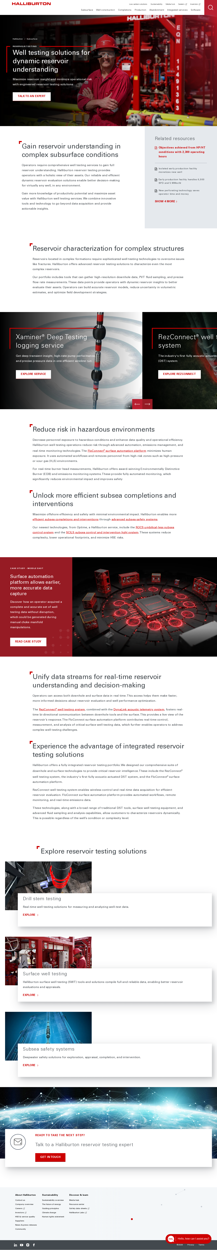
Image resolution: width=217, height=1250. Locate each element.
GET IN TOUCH (50, 1157)
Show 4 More (165, 201)
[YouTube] (21, 1245)
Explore (29, 915)
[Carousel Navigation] (142, 404)
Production (140, 10)
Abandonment (156, 10)
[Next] (147, 404)
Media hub (170, 4)
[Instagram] (28, 1245)
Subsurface (87, 10)
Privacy (190, 1245)
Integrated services (177, 10)
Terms (201, 1245)
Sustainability (157, 4)
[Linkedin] (15, 1245)
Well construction (105, 10)
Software (195, 10)
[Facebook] (34, 1245)
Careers (181, 4)
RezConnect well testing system (62, 709)
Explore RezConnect (179, 374)
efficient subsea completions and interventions (65, 519)
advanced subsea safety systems (134, 519)
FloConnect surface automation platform (117, 451)
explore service (33, 374)
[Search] (210, 7)
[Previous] (137, 404)
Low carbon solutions (138, 4)
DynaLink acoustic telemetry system (138, 709)
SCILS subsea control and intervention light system (102, 532)
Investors (194, 4)
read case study (28, 642)
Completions (125, 10)
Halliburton (18, 39)
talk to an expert (32, 96)
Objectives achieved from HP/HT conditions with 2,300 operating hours (182, 152)
